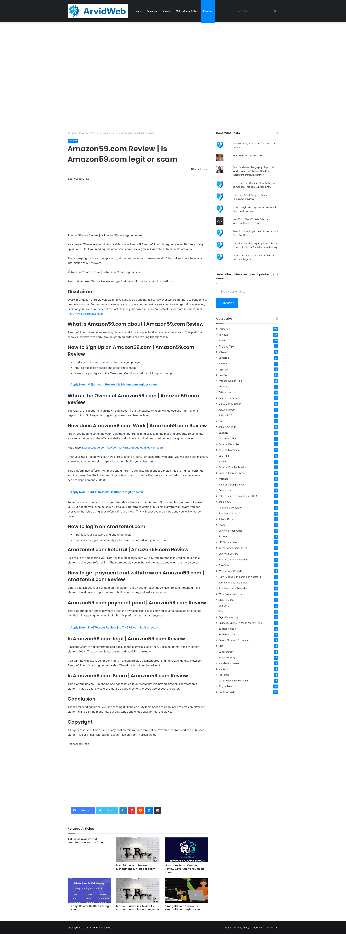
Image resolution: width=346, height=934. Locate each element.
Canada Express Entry (231, 473)
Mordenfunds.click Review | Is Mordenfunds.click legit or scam (137, 907)
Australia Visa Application (233, 559)
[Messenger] (149, 810)
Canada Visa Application (232, 467)
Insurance (224, 669)
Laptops (223, 369)
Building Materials (228, 450)
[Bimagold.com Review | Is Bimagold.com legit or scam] (186, 890)
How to (222, 375)
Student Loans (226, 634)
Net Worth (224, 386)
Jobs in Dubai (226, 519)
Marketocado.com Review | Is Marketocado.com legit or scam (122, 447)
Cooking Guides (227, 692)
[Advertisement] (108, 48)
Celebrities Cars (227, 398)
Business (152, 11)
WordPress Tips (227, 438)
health (222, 340)
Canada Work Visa (228, 444)
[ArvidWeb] (98, 11)
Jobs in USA (225, 415)
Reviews (207, 11)
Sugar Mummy (226, 657)
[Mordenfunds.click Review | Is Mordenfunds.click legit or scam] (137, 890)
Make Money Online (187, 11)
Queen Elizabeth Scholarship (234, 640)
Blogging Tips (226, 346)
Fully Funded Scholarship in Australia (239, 576)
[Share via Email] (157, 810)
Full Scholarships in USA (232, 484)
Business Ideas (227, 628)
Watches (223, 478)
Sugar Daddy (226, 651)
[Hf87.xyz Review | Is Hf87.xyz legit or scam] (89, 890)
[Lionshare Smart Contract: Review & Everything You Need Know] (186, 849)
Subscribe (227, 303)
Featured (223, 674)
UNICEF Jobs (226, 599)
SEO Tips (223, 455)
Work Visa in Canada (230, 571)
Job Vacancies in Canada (233, 582)
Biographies (225, 686)
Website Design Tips (230, 380)
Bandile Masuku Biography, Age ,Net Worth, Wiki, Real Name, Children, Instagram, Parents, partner (253, 171)
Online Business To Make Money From (240, 622)
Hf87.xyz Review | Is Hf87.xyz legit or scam (89, 907)
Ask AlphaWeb (226, 409)
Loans (138, 11)
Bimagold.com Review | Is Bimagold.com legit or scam (183, 907)
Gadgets (223, 432)
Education (224, 328)
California (223, 605)
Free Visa (223, 565)
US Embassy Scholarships (233, 680)
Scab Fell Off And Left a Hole (249, 155)
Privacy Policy (241, 927)
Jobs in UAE (225, 501)
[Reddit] (140, 810)
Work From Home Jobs (231, 594)
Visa (220, 611)
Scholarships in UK (229, 513)
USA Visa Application (230, 530)
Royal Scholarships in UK (232, 548)
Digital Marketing (228, 617)
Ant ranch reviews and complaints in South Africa (85, 840)
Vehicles (223, 352)
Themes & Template (230, 507)
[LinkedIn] (123, 810)
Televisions (224, 392)
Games (222, 461)
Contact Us (271, 927)
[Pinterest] (131, 810)
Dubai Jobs (224, 490)
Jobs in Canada (227, 426)
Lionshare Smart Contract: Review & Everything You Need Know (184, 869)
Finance (166, 11)
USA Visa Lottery (228, 553)
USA (220, 646)
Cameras (223, 357)
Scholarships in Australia (232, 588)
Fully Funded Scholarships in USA (237, 496)
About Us (257, 927)
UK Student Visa (227, 542)
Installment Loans (228, 663)
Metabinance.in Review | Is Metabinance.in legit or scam (135, 867)
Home (73, 132)
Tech (221, 421)
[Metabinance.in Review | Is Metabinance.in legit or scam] (137, 849)
